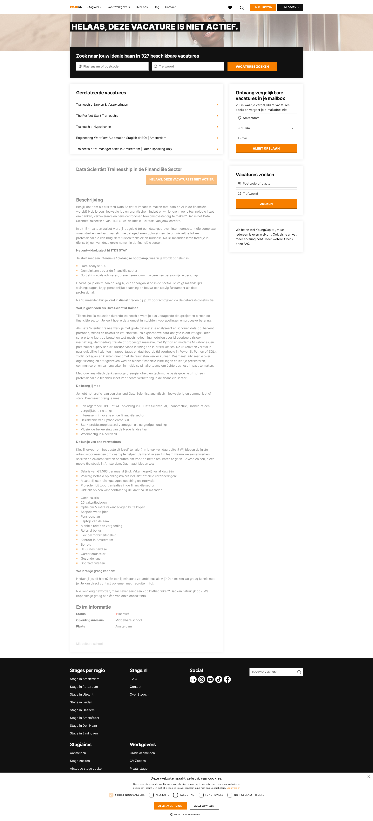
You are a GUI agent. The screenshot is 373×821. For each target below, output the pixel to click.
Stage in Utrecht (81, 694)
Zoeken (266, 204)
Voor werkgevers (119, 7)
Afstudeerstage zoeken (86, 768)
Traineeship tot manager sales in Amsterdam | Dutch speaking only (124, 149)
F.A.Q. (134, 679)
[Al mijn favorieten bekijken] (230, 7)
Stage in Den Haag (83, 725)
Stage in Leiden (81, 702)
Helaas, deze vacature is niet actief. (181, 179)
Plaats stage (138, 768)
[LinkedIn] (194, 679)
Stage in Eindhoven (84, 733)
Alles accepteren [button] (170, 805)
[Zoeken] (242, 7)
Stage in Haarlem (82, 710)
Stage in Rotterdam (84, 687)
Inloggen (290, 7)
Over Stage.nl (139, 694)
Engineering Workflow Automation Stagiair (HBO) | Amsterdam (121, 138)
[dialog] (186, 797)
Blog (156, 7)
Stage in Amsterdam (84, 679)
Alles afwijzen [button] (204, 805)
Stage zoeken (80, 761)
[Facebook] (228, 679)
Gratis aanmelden (142, 753)
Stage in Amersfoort (84, 718)
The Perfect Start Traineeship (97, 115)
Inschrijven (263, 7)
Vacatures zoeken (252, 66)
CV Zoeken (138, 761)
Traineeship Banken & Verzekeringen (102, 104)
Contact (170, 7)
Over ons (142, 7)
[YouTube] (211, 679)
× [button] (368, 776)
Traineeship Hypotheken (93, 127)
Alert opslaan (266, 148)
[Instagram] (202, 679)
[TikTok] (219, 679)
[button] (186, 814)
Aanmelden (78, 753)
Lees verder (233, 787)
